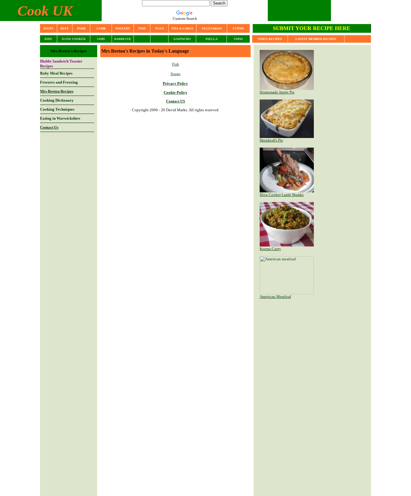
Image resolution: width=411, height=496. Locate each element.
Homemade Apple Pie (277, 92)
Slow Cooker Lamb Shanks (282, 194)
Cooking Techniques (57, 109)
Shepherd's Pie (271, 140)
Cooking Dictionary (57, 100)
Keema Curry (270, 248)
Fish (175, 64)
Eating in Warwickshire (60, 118)
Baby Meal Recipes (56, 73)
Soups (176, 74)
